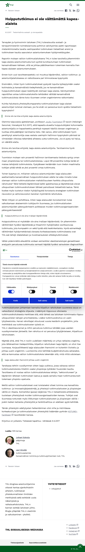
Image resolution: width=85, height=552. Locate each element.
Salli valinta (42, 300)
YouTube (72, 534)
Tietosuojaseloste (17, 543)
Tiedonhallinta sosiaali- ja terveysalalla (27, 32)
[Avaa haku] (71, 5)
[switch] (32, 291)
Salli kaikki (69, 300)
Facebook (73, 528)
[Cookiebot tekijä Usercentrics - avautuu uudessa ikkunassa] (72, 250)
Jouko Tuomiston (54, 122)
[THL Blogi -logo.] (11, 5)
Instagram (73, 531)
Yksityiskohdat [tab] (42, 257)
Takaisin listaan (14, 10)
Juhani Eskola (23, 437)
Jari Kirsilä (21, 450)
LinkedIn (72, 525)
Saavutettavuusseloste (37, 543)
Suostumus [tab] (14, 257)
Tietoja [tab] (70, 257)
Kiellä (15, 300)
